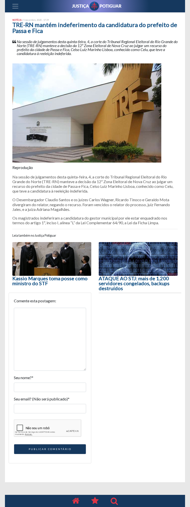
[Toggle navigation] (15, 6)
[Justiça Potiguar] (75, 501)
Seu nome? (23, 377)
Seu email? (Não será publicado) (42, 398)
